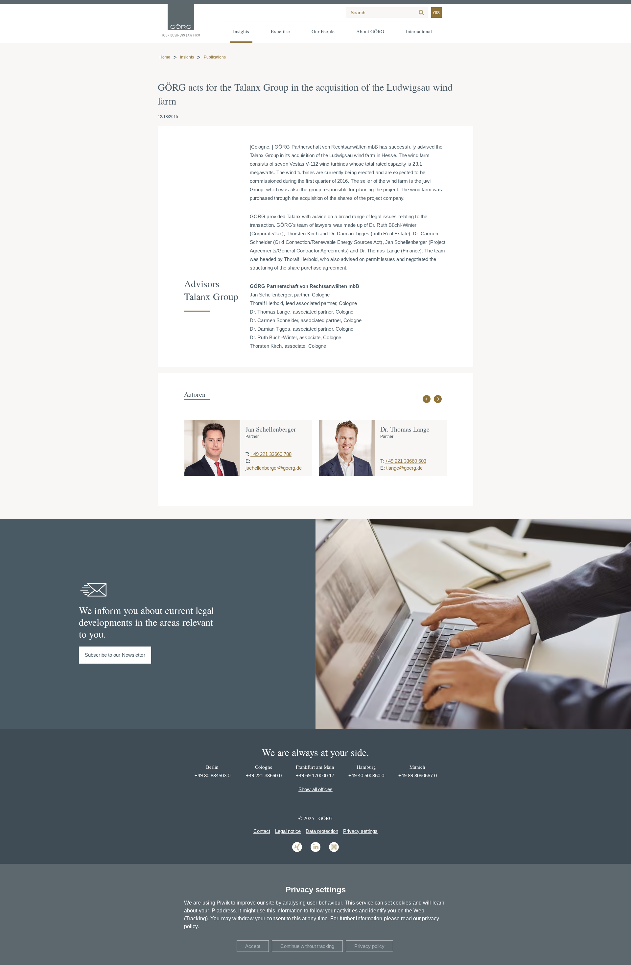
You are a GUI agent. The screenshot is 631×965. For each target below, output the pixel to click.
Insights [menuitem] (241, 31)
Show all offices (315, 789)
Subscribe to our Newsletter (115, 655)
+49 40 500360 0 (366, 775)
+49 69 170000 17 (315, 775)
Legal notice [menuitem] (288, 831)
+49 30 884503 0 (212, 775)
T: (247, 454)
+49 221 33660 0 (264, 775)
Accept (252, 946)
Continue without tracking (307, 946)
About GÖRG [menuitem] (370, 31)
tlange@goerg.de (404, 468)
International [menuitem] (419, 31)
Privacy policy (369, 946)
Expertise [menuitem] (280, 31)
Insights (187, 57)
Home (164, 57)
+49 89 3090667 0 (417, 775)
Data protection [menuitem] (322, 831)
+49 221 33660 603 (405, 461)
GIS (436, 13)
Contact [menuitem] (261, 831)
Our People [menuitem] (323, 31)
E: (247, 461)
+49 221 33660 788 (271, 454)
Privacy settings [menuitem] (360, 831)
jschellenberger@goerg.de (273, 468)
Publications (215, 57)
